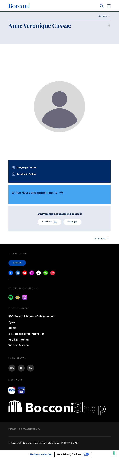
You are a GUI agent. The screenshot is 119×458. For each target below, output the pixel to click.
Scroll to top (100, 238)
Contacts (102, 16)
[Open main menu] (109, 6)
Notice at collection (41, 454)
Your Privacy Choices (69, 454)
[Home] (19, 5)
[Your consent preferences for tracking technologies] (114, 453)
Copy (70, 222)
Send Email (47, 222)
